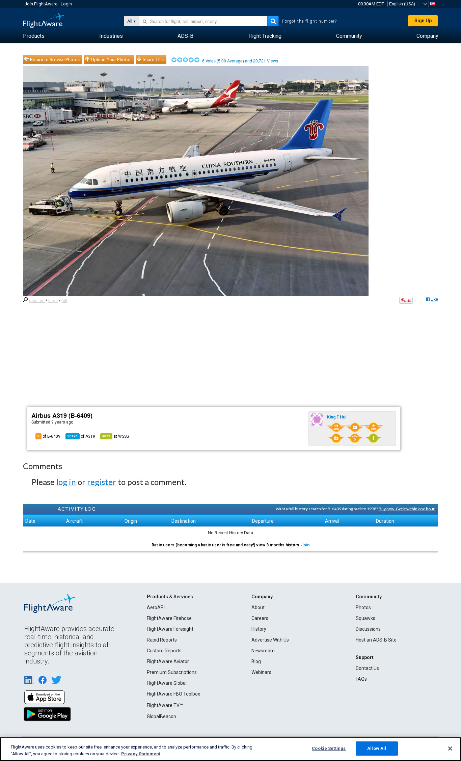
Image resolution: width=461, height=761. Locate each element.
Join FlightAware (41, 3)
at (115, 436)
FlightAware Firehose (169, 618)
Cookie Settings (329, 748)
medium (37, 300)
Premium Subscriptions (172, 672)
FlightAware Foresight (170, 629)
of (81, 436)
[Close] (450, 748)
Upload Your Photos (111, 59)
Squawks (365, 618)
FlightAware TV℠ (165, 705)
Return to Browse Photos (55, 59)
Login (66, 3)
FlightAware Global (167, 683)
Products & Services (170, 596)
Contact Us (367, 668)
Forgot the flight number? (309, 21)
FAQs (361, 679)
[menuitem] (33, 36)
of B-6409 (48, 436)
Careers (259, 618)
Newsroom (263, 650)
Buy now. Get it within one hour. (407, 508)
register (101, 482)
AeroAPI (156, 607)
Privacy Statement (140, 753)
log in (66, 482)
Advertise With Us (270, 640)
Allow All (376, 748)
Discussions (368, 629)
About (258, 607)
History (258, 629)
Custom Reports (164, 650)
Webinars (261, 672)
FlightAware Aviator (168, 661)
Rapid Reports (162, 640)
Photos (363, 607)
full (64, 300)
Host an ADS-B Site (376, 640)
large (53, 300)
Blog (256, 661)
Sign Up (423, 20)
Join (305, 545)
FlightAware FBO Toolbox (173, 694)
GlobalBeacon (161, 716)
